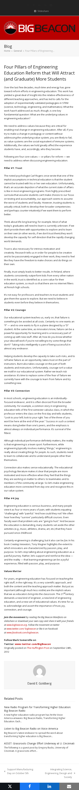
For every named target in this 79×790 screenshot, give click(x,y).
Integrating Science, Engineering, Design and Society (55, 773)
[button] (73, 27)
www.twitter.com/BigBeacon (33, 644)
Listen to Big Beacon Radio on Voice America (31, 728)
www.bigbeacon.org (17, 624)
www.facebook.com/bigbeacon (22, 632)
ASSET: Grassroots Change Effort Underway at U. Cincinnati (39, 743)
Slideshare (43, 11)
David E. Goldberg (39, 683)
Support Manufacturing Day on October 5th (18, 771)
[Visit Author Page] (39, 671)
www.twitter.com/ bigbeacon (21, 628)
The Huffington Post (38, 648)
